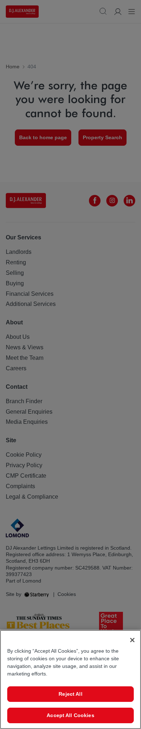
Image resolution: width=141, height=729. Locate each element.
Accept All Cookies (70, 715)
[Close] (132, 640)
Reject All (70, 694)
